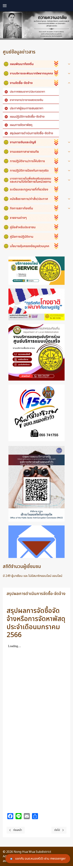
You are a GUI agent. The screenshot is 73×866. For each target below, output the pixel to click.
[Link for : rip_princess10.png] (36, 25)
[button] (5, 5)
